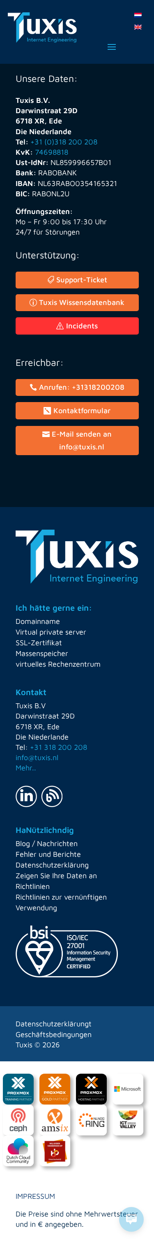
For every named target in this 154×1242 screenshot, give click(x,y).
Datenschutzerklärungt (54, 1023)
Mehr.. (26, 767)
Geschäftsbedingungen (54, 1034)
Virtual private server (51, 632)
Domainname (38, 621)
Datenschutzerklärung (52, 865)
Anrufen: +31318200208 (81, 387)
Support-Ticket (81, 279)
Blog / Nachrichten (47, 843)
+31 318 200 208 (58, 747)
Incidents (82, 325)
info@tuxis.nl (37, 757)
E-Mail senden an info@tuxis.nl (82, 440)
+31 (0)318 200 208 (63, 141)
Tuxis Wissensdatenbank (81, 302)
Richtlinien (33, 886)
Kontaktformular (81, 410)
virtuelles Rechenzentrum (58, 664)
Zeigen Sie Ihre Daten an (56, 875)
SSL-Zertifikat (39, 642)
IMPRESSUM (35, 1196)
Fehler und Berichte (48, 854)
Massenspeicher (42, 653)
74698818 (51, 152)
